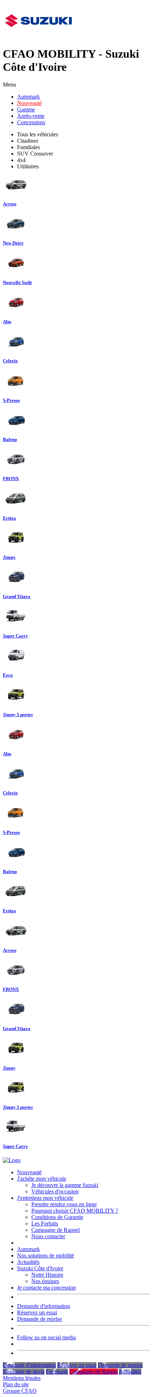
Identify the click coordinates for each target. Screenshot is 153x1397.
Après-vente (30, 116)
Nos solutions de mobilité (45, 1255)
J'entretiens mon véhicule (45, 1198)
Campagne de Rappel (55, 1230)
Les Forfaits (44, 1223)
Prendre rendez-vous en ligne (64, 1204)
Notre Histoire (47, 1275)
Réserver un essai (76, 1365)
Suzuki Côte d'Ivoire (40, 1268)
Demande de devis (23, 1372)
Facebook (57, 1372)
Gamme (26, 109)
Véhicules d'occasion (55, 1191)
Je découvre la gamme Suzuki (64, 1185)
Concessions (31, 122)
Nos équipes (45, 1281)
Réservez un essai (37, 1312)
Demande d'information (43, 1306)
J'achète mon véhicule (41, 1179)
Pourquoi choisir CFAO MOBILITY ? (74, 1211)
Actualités (28, 1262)
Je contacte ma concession (46, 1288)
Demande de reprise (39, 1319)
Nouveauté (29, 103)
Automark (28, 97)
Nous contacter (48, 1236)
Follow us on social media (46, 1337)
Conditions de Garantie (57, 1217)
